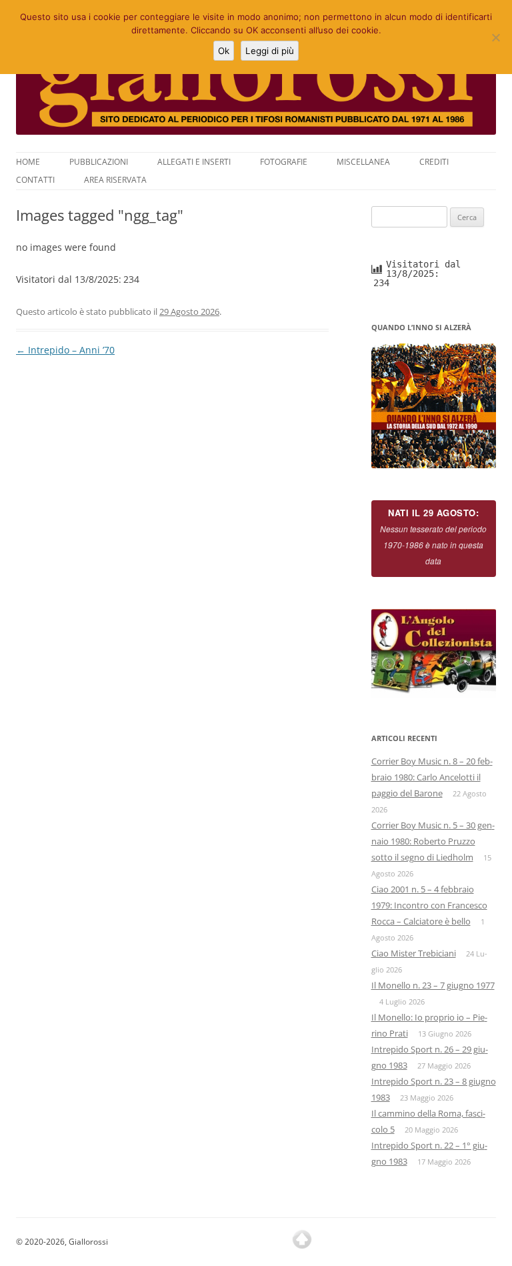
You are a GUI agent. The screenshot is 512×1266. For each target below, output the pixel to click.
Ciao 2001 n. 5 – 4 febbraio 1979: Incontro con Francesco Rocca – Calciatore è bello (429, 905)
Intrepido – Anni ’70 (65, 350)
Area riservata (115, 179)
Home (28, 161)
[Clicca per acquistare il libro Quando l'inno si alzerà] (434, 406)
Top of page (302, 1239)
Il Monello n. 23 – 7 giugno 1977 (433, 985)
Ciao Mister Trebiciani (413, 953)
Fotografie (283, 161)
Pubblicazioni (98, 161)
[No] (495, 37)
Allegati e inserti (194, 161)
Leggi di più (269, 50)
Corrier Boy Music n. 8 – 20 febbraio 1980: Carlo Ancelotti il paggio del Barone (432, 777)
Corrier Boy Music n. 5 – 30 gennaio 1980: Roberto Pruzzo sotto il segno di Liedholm (433, 841)
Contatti (35, 179)
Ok (223, 50)
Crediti (434, 161)
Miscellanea (363, 161)
